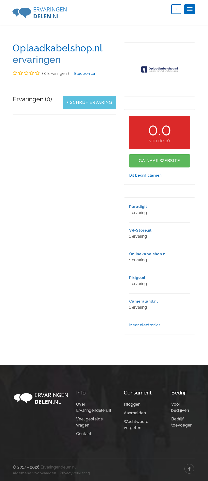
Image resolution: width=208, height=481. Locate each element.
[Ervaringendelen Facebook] (189, 469)
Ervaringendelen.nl (58, 467)
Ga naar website (159, 160)
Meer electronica (145, 325)
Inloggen (132, 404)
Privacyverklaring (75, 473)
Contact (83, 433)
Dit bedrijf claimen (145, 175)
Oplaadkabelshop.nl (57, 48)
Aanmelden (135, 413)
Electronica (84, 73)
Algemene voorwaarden (34, 473)
